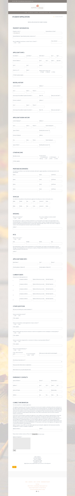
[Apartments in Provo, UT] (37, 7)
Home (26, 481)
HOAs (35, 481)
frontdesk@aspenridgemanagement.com (25, 1)
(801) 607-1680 (30, 485)
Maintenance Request (45, 481)
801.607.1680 (14, 1)
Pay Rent (38, 481)
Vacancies (30, 481)
